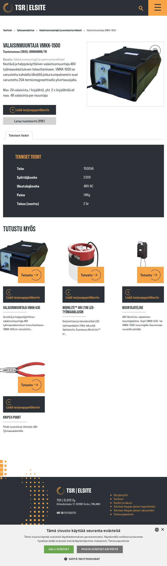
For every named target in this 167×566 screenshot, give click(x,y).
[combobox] (157, 530)
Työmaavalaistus (25, 30)
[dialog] (83, 545)
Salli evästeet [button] (59, 549)
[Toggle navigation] (157, 8)
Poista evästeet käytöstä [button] (99, 549)
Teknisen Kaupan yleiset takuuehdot (134, 510)
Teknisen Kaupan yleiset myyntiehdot (134, 506)
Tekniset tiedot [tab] (19, 135)
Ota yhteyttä (120, 495)
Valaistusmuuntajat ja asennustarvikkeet (60, 30)
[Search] (141, 7)
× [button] (162, 529)
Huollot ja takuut (123, 502)
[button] (155, 50)
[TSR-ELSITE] (24, 8)
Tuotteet (7, 30)
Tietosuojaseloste (124, 514)
